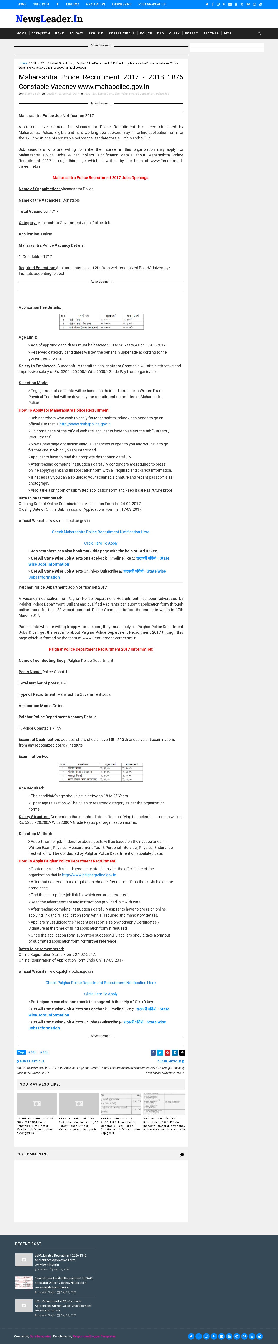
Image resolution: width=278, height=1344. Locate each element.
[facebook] (213, 4)
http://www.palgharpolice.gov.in (89, 875)
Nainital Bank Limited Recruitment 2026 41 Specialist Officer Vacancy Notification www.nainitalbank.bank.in (64, 1283)
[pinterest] (242, 4)
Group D (95, 33)
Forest (191, 33)
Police (146, 33)
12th (43, 63)
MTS (228, 33)
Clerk (174, 33)
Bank (59, 33)
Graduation (95, 4)
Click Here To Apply (101, 543)
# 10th (32, 1052)
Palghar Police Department (92, 63)
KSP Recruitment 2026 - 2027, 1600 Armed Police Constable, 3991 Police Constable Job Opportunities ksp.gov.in (121, 1126)
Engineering (122, 4)
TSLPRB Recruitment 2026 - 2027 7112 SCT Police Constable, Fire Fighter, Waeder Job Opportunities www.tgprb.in (36, 1126)
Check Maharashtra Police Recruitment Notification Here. (101, 532)
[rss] (224, 4)
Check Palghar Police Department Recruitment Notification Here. (101, 982)
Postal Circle (122, 33)
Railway (76, 33)
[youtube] (236, 4)
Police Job (119, 63)
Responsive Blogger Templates (94, 1336)
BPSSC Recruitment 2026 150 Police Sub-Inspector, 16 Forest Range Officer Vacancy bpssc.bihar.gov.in (79, 1124)
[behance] (248, 4)
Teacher (211, 33)
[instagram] (218, 4)
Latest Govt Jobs (61, 63)
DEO (160, 33)
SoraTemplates (40, 1336)
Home (22, 4)
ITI (57, 4)
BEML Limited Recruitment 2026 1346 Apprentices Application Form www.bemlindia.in (60, 1260)
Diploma (72, 4)
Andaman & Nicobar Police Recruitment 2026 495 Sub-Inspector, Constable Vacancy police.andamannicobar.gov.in (164, 1124)
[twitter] (207, 4)
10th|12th (41, 4)
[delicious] (260, 4)
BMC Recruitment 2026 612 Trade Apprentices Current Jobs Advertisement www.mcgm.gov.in (63, 1306)
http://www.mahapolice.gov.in (85, 424)
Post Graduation (152, 4)
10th (34, 63)
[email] (230, 4)
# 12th (44, 1052)
